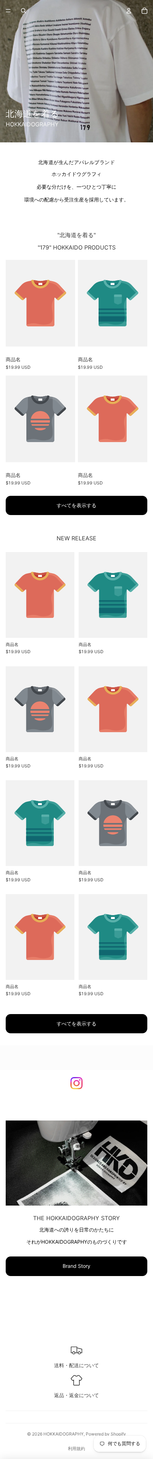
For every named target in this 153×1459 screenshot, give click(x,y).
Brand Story (76, 1266)
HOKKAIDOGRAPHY (63, 1434)
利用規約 (76, 1448)
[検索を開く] (23, 11)
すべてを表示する (76, 505)
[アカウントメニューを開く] (129, 11)
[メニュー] (8, 10)
